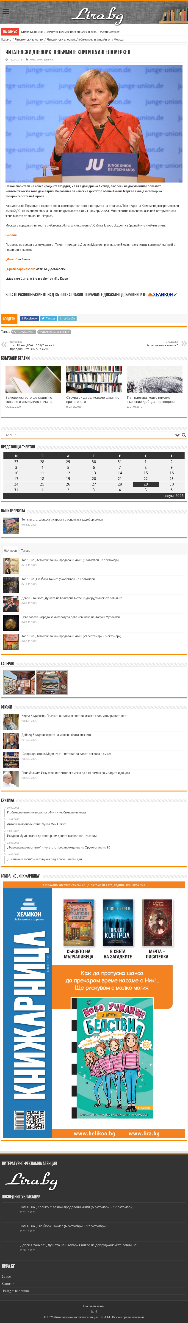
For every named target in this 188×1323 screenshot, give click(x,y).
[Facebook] (96, 1312)
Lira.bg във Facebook (16, 1291)
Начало (6, 39)
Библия (11, 235)
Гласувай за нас (94, 1306)
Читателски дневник (29, 39)
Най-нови (10, 550)
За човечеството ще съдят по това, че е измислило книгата (29, 400)
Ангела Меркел (24, 331)
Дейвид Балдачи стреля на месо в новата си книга (56, 735)
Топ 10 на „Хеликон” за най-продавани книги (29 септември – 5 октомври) (71, 636)
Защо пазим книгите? (162, 343)
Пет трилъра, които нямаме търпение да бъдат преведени (150, 400)
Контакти (8, 1283)
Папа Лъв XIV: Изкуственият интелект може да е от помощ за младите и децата (76, 773)
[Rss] (92, 1312)
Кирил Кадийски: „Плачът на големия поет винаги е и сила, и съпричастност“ (71, 31)
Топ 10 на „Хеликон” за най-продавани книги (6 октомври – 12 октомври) (70, 560)
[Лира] (97, 11)
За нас (6, 1276)
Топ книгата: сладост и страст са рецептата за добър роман (62, 519)
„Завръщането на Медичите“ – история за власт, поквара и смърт (66, 754)
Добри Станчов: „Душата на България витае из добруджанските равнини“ (72, 598)
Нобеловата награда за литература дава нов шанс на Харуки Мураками (71, 617)
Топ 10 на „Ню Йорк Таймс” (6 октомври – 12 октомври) (59, 579)
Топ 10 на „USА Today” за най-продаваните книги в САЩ (32, 345)
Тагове (25, 550)
